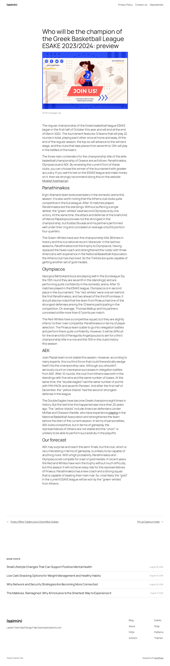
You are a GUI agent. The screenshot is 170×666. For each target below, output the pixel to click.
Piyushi (54, 113)
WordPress (158, 658)
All (60, 113)
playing (113, 413)
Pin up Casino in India (148, 521)
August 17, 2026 (156, 593)
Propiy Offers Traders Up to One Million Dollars (34, 521)
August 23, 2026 (156, 575)
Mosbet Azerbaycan (55, 181)
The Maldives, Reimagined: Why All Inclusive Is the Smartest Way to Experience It (59, 593)
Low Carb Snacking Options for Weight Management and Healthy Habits (54, 575)
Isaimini (12, 5)
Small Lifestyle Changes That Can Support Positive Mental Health (49, 566)
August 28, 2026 (156, 567)
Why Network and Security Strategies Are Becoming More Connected (52, 584)
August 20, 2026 (156, 584)
